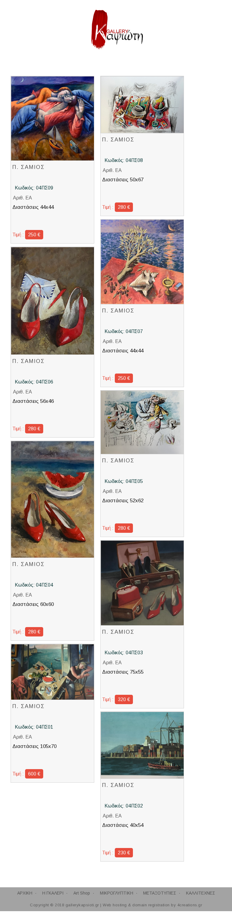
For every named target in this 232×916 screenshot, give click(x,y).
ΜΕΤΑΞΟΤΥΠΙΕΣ (159, 893)
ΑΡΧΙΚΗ (24, 893)
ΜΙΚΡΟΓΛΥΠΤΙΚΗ (116, 893)
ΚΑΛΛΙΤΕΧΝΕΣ (200, 893)
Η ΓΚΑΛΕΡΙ (52, 893)
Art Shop (81, 893)
